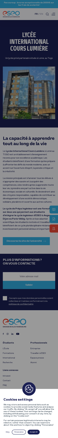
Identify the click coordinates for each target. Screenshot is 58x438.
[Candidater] (54, 219)
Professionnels (38, 343)
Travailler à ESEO (38, 353)
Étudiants (8, 343)
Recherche (8, 363)
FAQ (5, 385)
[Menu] (53, 14)
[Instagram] (8, 334)
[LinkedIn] (12, 334)
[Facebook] (3, 334)
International (9, 358)
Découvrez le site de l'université (24, 241)
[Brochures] (54, 209)
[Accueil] (11, 14)
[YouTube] (17, 334)
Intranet (7, 376)
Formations (8, 353)
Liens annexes (10, 370)
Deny (8, 432)
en (41, 14)
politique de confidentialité (21, 304)
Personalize (18, 432)
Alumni (33, 363)
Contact (7, 381)
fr (36, 14)
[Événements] (54, 228)
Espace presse (37, 358)
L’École (6, 349)
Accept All (33, 432)
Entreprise (35, 349)
